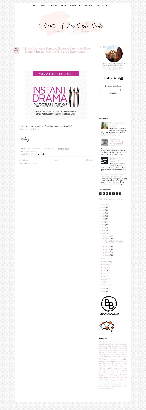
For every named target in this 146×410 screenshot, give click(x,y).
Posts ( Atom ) (32, 164)
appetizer (117, 373)
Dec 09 (107, 249)
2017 (103, 225)
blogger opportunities (105, 375)
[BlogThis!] (61, 149)
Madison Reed (116, 357)
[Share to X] (63, 149)
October (106, 262)
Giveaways (33, 151)
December (106, 236)
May (105, 276)
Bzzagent (111, 346)
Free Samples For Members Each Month (113, 348)
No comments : (49, 148)
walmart (119, 386)
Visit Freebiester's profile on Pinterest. (111, 199)
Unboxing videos (105, 371)
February (106, 285)
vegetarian (114, 386)
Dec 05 (107, 252)
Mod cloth (124, 357)
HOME (35, 6)
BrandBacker (103, 346)
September (107, 265)
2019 (103, 219)
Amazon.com (104, 344)
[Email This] (59, 149)
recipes (121, 384)
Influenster (107, 357)
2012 (103, 291)
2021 (103, 213)
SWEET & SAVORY (101, 6)
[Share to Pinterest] (68, 149)
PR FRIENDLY (53, 6)
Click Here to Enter (29, 129)
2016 (103, 228)
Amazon (113, 342)
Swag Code (106, 368)
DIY (116, 346)
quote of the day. (109, 384)
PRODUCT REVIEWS (85, 6)
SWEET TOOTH (121, 364)
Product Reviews (110, 359)
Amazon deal (122, 342)
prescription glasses (118, 382)
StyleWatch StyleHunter (119, 366)
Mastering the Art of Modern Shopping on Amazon (116, 160)
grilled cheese (107, 380)
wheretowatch (109, 388)
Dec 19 (107, 238)
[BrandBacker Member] (109, 315)
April (105, 279)
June (105, 273)
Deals (120, 346)
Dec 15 (107, 246)
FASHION (73, 6)
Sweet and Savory (120, 368)
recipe (116, 384)
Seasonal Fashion (105, 366)
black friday (123, 373)
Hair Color (109, 352)
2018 (103, 222)
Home (57, 160)
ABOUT (42, 6)
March (105, 282)
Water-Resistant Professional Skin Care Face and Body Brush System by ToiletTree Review (116, 143)
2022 (103, 210)
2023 (103, 207)
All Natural (104, 342)
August (106, 268)
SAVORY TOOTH (107, 364)
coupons (104, 377)
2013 (103, 289)
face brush (113, 378)
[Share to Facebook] (66, 149)
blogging (115, 375)
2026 (103, 204)
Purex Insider (117, 361)
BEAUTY (63, 6)
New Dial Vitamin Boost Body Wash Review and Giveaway (117, 125)
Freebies (26, 151)
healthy (125, 380)
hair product (114, 380)
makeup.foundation (105, 382)
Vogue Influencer (117, 371)
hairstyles (120, 380)
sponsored (107, 386)
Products (108, 362)
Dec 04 (107, 255)
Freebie (102, 352)
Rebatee (125, 362)
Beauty (112, 344)
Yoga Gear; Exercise (109, 373)
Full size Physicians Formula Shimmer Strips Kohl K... (114, 242)
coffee (125, 375)
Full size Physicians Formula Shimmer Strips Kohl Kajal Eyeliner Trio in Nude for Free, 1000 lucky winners (56, 50)
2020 (103, 216)
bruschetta (120, 375)
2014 (103, 233)
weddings (124, 386)
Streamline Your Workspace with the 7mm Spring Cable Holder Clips (113, 175)
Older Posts (89, 160)
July (104, 270)
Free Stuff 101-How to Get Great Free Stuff (113, 350)
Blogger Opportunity (121, 344)
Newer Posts (23, 160)
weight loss (102, 388)
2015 (103, 231)
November (107, 259)
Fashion (124, 346)
